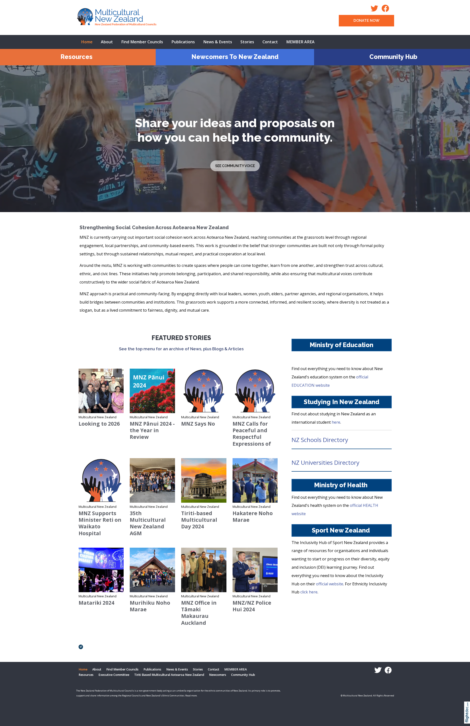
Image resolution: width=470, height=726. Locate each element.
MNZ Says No (198, 423)
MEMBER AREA (300, 42)
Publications (183, 42)
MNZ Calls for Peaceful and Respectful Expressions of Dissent (252, 437)
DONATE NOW (366, 20)
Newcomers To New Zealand (235, 56)
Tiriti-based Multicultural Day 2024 (199, 520)
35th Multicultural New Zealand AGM (148, 523)
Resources (76, 56)
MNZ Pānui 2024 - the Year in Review (152, 430)
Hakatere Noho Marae (253, 516)
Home (87, 42)
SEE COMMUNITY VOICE (235, 166)
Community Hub (393, 56)
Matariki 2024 (96, 602)
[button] (468, 718)
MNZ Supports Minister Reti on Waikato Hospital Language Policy (100, 526)
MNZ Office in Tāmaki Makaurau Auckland (199, 612)
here (336, 422)
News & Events (217, 42)
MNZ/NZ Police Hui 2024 (252, 606)
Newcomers (217, 675)
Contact (270, 42)
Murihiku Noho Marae (150, 606)
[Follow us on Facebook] (387, 10)
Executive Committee (113, 675)
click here (308, 592)
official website (329, 584)
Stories (247, 42)
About (107, 42)
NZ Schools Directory (320, 440)
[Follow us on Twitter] (376, 10)
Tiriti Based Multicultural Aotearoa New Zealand (169, 675)
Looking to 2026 (99, 423)
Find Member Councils (142, 42)
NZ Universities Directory (325, 462)
